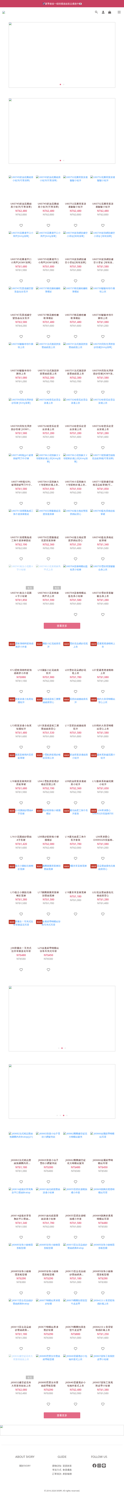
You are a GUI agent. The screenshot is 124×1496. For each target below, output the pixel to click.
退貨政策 (67, 1465)
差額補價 (67, 1473)
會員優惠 (67, 1469)
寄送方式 (56, 1469)
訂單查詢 (56, 1473)
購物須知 (56, 1465)
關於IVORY (25, 1465)
